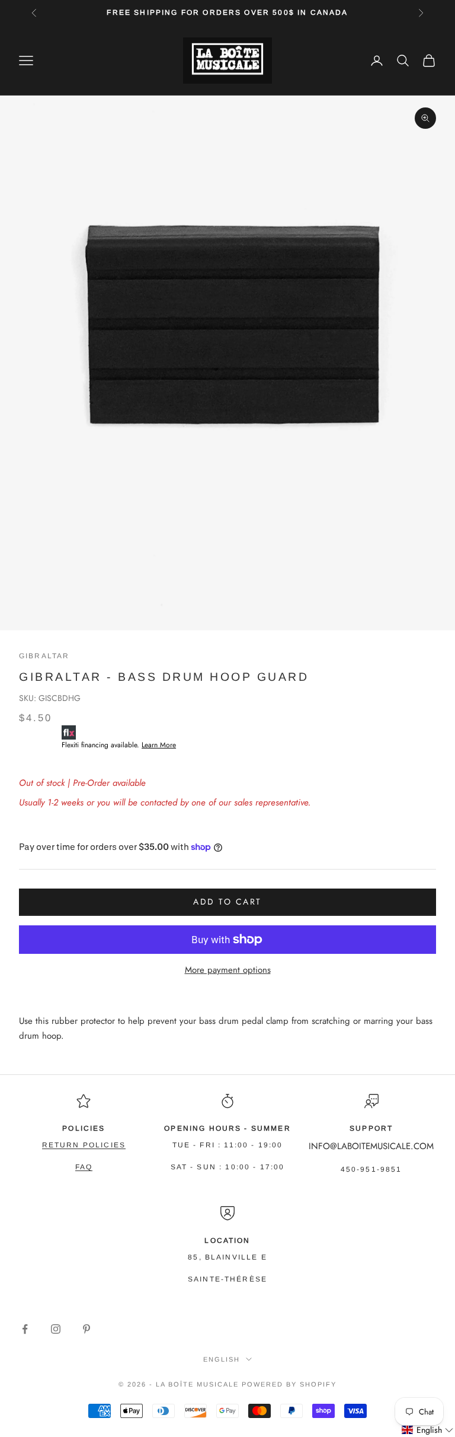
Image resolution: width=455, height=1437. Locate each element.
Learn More (159, 745)
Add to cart (227, 902)
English (221, 1359)
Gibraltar (44, 656)
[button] (427, 1430)
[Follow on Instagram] (56, 1329)
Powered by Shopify (289, 1384)
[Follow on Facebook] (25, 1329)
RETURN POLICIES (84, 1145)
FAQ (83, 1167)
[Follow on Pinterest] (86, 1329)
